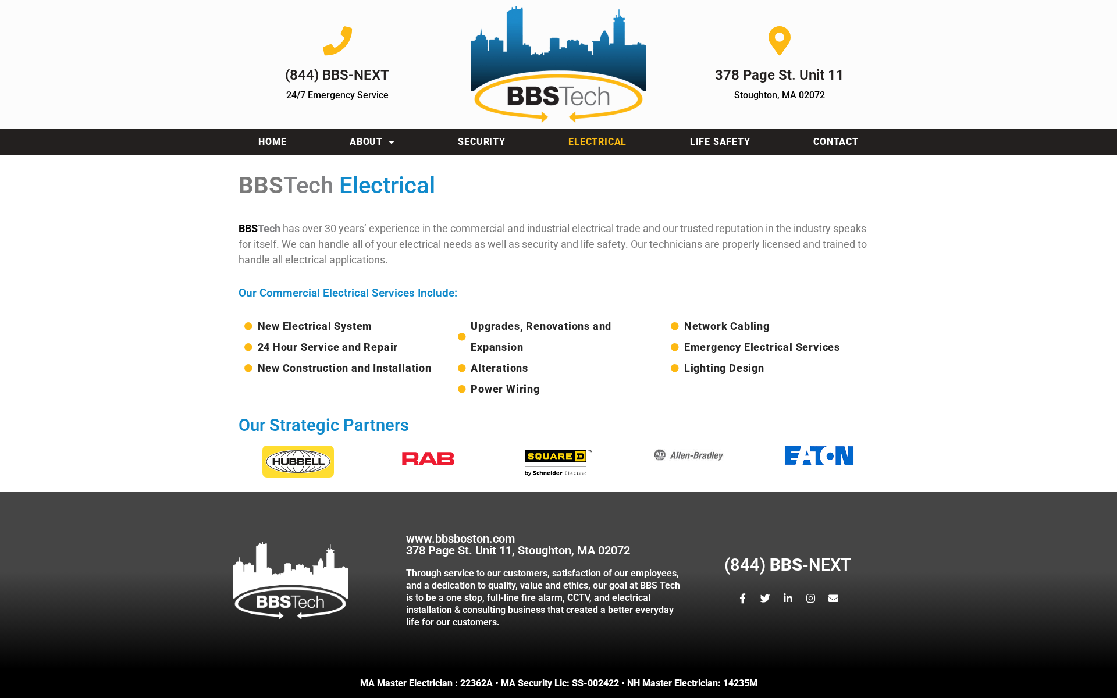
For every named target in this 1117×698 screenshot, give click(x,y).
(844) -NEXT (787, 565)
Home (272, 141)
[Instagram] (810, 598)
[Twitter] (765, 598)
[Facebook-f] (742, 598)
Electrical (597, 141)
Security (481, 141)
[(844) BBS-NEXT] (337, 40)
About (366, 141)
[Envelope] (833, 598)
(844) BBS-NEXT (337, 75)
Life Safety (720, 141)
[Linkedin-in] (788, 598)
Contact (836, 141)
